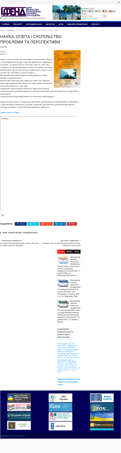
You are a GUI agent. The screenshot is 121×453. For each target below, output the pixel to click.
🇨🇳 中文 (112, 11)
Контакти (95, 24)
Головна (5, 24)
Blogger (22, 436)
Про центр (17, 24)
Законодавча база (34, 24)
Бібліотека (50, 24)
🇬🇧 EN (91, 11)
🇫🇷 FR (98, 11)
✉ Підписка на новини (89, 18)
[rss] (119, 2)
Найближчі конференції (77, 24)
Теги (76, 252)
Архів (61, 24)
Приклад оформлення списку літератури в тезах (68, 382)
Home (2, 30)
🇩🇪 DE (104, 11)
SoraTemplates (13, 436)
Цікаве (61, 252)
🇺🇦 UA (84, 11)
